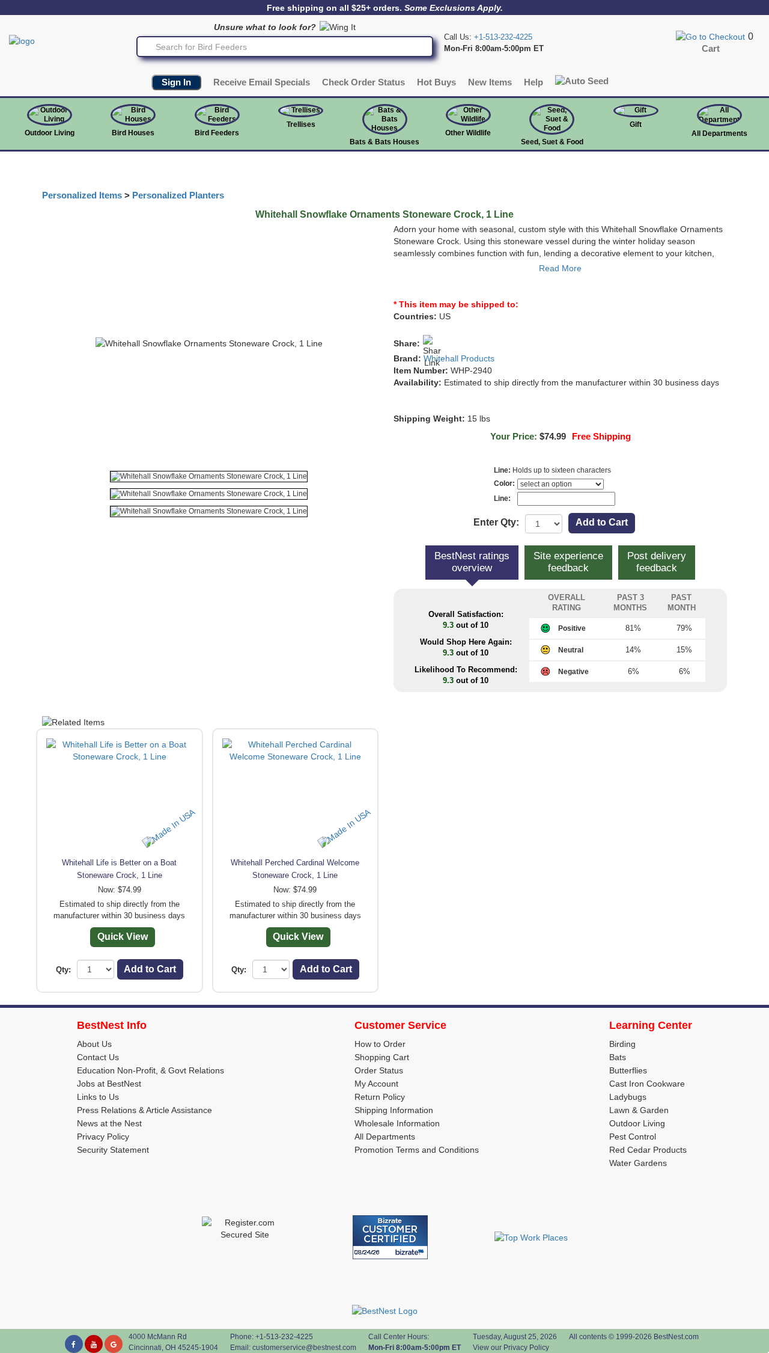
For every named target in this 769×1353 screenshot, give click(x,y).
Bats (617, 1057)
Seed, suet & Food (552, 142)
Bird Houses (133, 133)
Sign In (176, 82)
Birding (622, 1044)
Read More (560, 268)
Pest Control (632, 1136)
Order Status (378, 1070)
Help (533, 82)
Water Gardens (638, 1163)
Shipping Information (393, 1110)
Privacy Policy (103, 1136)
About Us (94, 1044)
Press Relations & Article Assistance (144, 1110)
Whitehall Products (459, 358)
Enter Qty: (496, 522)
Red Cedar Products (648, 1150)
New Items (490, 82)
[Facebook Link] (74, 1344)
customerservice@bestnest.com (304, 1347)
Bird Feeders (217, 133)
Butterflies (628, 1070)
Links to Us (98, 1097)
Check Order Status (363, 82)
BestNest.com (676, 1337)
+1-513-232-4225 (503, 36)
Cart (711, 49)
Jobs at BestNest (109, 1083)
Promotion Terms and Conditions (416, 1150)
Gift (636, 124)
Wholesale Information (397, 1123)
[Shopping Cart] (710, 36)
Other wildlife (468, 133)
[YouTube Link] (94, 1344)
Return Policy (379, 1097)
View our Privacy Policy (511, 1347)
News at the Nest (109, 1123)
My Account (376, 1083)
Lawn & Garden (639, 1110)
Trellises (301, 124)
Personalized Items (82, 195)
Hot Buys (436, 82)
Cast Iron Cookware (647, 1083)
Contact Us (98, 1057)
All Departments (719, 133)
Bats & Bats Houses (384, 142)
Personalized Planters (178, 195)
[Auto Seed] (582, 81)
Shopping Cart (381, 1057)
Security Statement (113, 1150)
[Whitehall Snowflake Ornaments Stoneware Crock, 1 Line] (209, 476)
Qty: (63, 969)
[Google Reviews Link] (114, 1344)
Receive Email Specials (261, 82)
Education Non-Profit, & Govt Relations (150, 1070)
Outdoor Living (49, 133)
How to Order (380, 1044)
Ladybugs (627, 1097)
